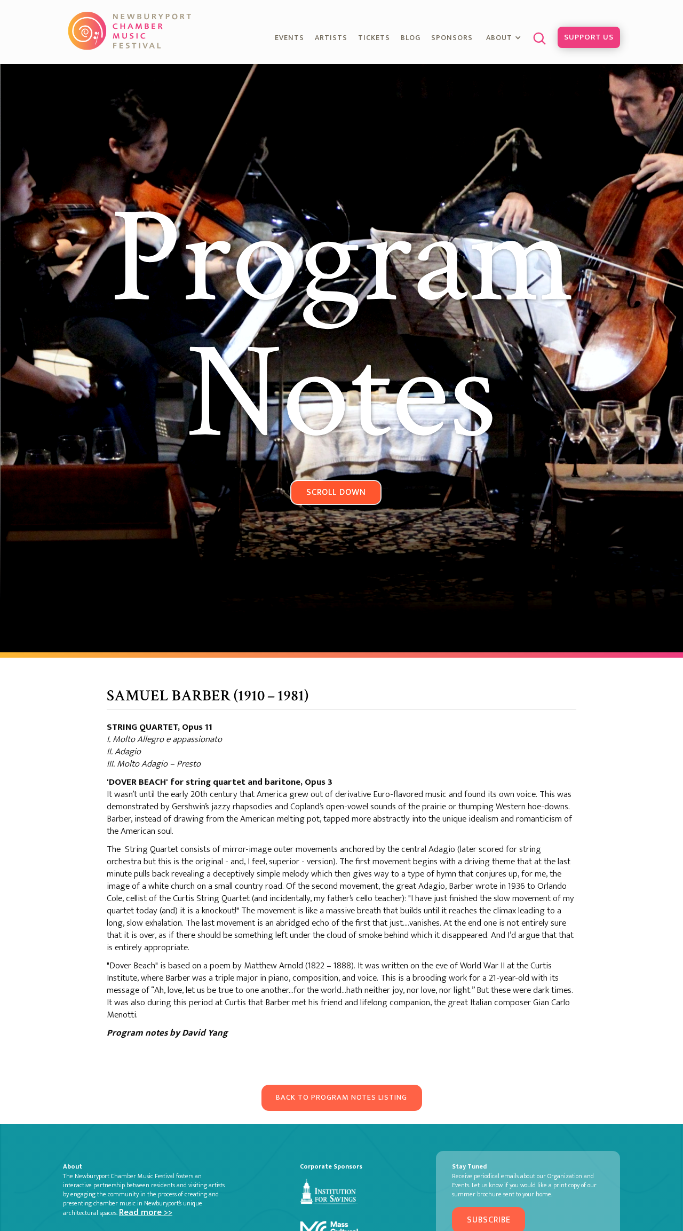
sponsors (452, 37)
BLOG (410, 37)
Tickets (374, 37)
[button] (505, 38)
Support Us (589, 37)
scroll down (336, 492)
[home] (131, 30)
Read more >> (145, 1212)
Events (289, 37)
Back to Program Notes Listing (341, 1097)
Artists (331, 37)
